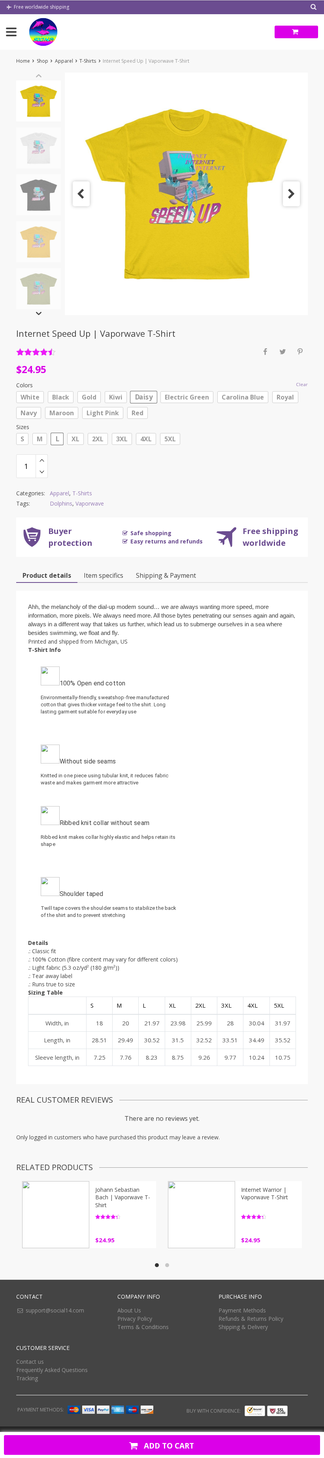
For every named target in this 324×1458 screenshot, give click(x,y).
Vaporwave (89, 503)
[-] (42, 472)
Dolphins (61, 503)
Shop (42, 61)
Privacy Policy (134, 1318)
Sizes (22, 427)
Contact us (30, 1361)
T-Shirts (87, 61)
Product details (47, 575)
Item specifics (103, 575)
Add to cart (168, 1445)
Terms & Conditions (143, 1327)
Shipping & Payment (166, 575)
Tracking (27, 1378)
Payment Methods (242, 1310)
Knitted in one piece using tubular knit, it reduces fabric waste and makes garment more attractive (105, 779)
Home (23, 61)
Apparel (64, 61)
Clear (302, 384)
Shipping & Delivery (243, 1327)
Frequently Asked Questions (52, 1370)
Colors (24, 385)
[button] (81, 193)
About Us (129, 1310)
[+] (42, 460)
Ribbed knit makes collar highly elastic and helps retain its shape (108, 840)
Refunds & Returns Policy (251, 1318)
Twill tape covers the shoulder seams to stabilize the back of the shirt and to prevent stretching (109, 911)
